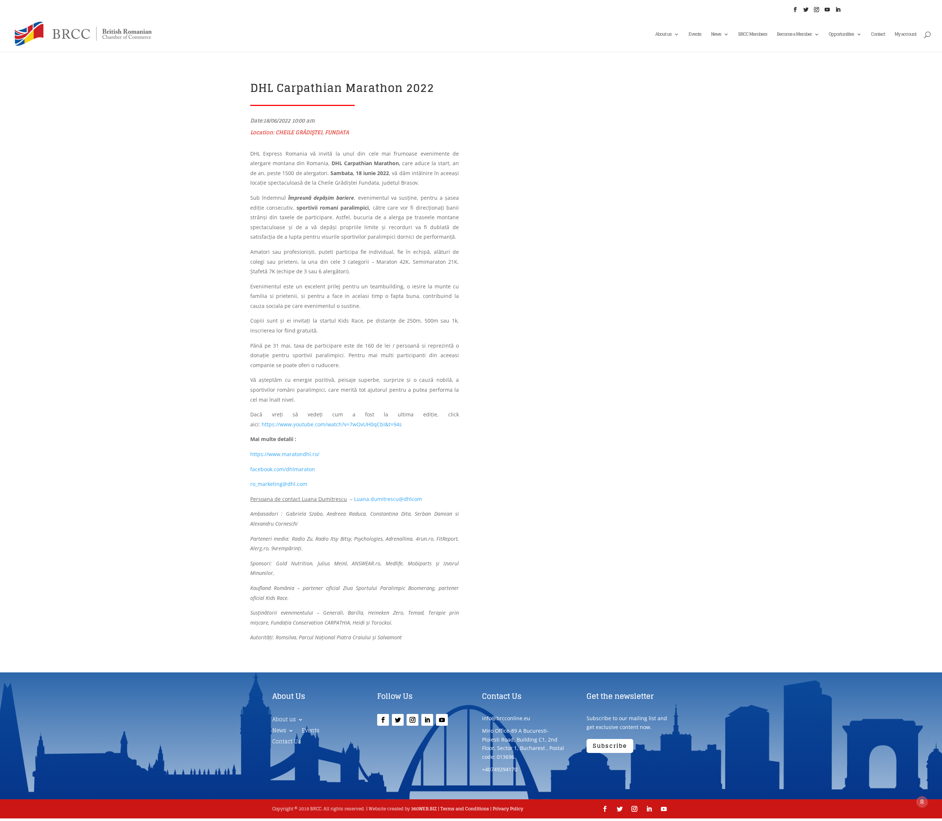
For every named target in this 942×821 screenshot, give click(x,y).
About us (663, 35)
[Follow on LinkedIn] (427, 720)
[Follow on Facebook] (383, 720)
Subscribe (610, 746)
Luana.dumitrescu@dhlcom (388, 498)
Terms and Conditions (464, 809)
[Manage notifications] (922, 802)
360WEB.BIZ (424, 809)
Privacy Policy (508, 809)
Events (694, 35)
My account (905, 35)
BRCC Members (752, 35)
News (716, 35)
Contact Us (286, 742)
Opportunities (841, 35)
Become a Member (794, 35)
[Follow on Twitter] (398, 720)
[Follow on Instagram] (412, 720)
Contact (878, 35)
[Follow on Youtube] (442, 720)
